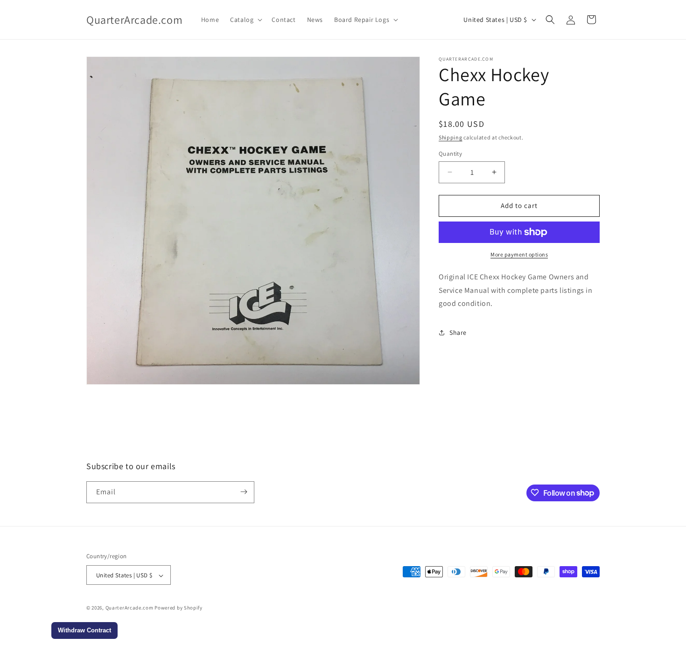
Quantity (450, 154)
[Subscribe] (243, 492)
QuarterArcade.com (129, 608)
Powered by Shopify (178, 608)
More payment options (519, 254)
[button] (245, 19)
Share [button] (458, 332)
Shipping (450, 137)
